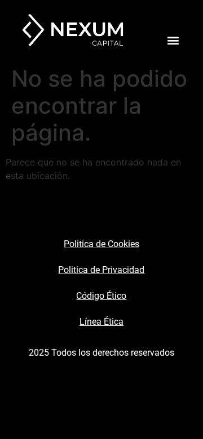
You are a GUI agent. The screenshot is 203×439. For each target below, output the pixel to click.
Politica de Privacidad (101, 270)
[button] (173, 40)
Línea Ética (101, 321)
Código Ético (101, 295)
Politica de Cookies (101, 244)
